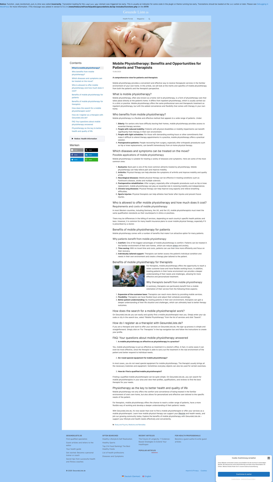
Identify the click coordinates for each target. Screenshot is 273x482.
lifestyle (182, 413)
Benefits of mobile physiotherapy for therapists (87, 102)
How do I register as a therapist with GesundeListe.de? (87, 116)
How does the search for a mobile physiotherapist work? (86, 109)
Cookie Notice (236, 479)
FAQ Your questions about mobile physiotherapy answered (86, 123)
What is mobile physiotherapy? (86, 68)
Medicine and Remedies (137, 425)
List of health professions (113, 453)
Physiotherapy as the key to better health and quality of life (86, 129)
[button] (269, 458)
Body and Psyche (121, 425)
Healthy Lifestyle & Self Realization (117, 439)
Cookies (204, 471)
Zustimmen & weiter (244, 474)
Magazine (140, 19)
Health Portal (128, 19)
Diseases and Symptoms (113, 456)
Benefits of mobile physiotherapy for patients (87, 96)
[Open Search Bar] (149, 19)
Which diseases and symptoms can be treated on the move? (87, 79)
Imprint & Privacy (192, 471)
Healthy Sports (108, 443)
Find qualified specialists (76, 439)
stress (175, 246)
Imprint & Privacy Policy (248, 479)
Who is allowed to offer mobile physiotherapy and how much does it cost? (88, 88)
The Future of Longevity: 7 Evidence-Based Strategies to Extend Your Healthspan (154, 441)
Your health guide (73, 449)
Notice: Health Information (85, 139)
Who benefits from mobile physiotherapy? (83, 73)
